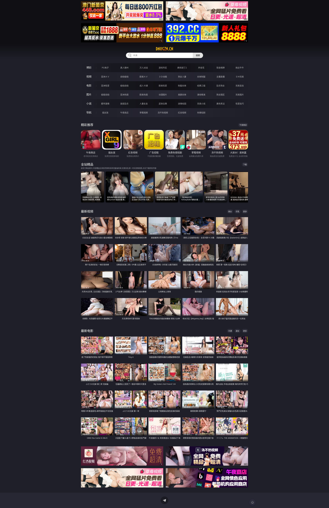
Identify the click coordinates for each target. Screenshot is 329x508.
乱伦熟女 (220, 85)
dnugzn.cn (164, 48)
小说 (89, 103)
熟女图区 (220, 94)
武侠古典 (163, 103)
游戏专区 (163, 67)
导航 (89, 112)
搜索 (198, 55)
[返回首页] (252, 502)
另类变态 (240, 85)
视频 (89, 76)
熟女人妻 (182, 76)
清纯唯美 (201, 94)
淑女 (237, 331)
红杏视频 (182, 112)
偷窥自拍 (105, 94)
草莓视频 (144, 112)
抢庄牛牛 (240, 67)
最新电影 (87, 331)
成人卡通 (144, 85)
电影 (89, 85)
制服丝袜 (182, 85)
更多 (245, 211)
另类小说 (201, 103)
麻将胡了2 (182, 67)
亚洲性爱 (105, 85)
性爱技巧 (240, 103)
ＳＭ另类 (240, 76)
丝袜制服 (201, 76)
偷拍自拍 (124, 85)
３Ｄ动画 (163, 76)
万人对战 (144, 67)
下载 (245, 164)
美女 (230, 211)
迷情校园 (182, 103)
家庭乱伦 (124, 103)
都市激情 (105, 103)
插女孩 (105, 112)
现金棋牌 (220, 67)
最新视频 (87, 211)
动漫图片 (163, 94)
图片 (89, 94)
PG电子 (105, 67)
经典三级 (201, 85)
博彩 (89, 67)
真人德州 (124, 67)
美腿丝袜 (182, 94)
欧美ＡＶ (144, 76)
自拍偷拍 (124, 76)
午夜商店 (124, 112)
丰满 (230, 331)
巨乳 (237, 211)
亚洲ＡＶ (105, 76)
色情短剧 (201, 112)
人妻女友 (144, 103)
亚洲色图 (124, 94)
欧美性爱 (163, 85)
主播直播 (220, 76)
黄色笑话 (220, 103)
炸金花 (201, 67)
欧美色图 (144, 94)
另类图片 (240, 94)
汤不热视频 (163, 112)
